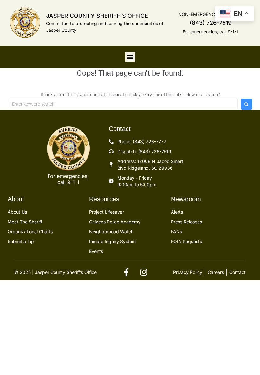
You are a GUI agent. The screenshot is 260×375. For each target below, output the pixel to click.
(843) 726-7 (206, 22)
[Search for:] (123, 104)
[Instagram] (144, 272)
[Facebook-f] (126, 272)
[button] (130, 57)
